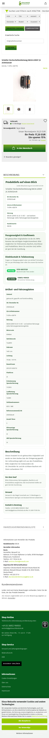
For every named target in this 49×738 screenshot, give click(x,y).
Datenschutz (6, 687)
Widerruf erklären (11, 664)
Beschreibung (11, 174)
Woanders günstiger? (13, 157)
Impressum (6, 691)
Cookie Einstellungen (9, 678)
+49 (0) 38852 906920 (11, 625)
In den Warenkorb (24, 148)
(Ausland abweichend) (28, 124)
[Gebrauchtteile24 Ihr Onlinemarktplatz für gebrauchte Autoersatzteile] (24, 3)
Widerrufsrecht (7, 653)
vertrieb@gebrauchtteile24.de (12, 628)
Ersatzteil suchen (15, 28)
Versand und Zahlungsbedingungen (14, 649)
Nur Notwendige (24, 728)
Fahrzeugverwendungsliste (19, 527)
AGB (3, 657)
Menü (3, 3)
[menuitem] (24, 649)
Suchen (11, 48)
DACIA (45, 68)
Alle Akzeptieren (24, 721)
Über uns (5, 683)
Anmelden (11, 598)
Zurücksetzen (32, 28)
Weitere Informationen (24, 733)
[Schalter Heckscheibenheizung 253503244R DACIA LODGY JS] (24, 84)
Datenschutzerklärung (39, 716)
